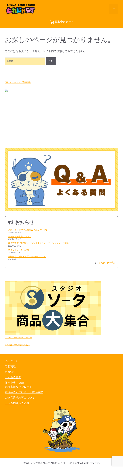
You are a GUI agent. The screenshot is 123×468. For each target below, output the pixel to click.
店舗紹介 (10, 372)
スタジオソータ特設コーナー (21, 250)
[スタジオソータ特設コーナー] (53, 308)
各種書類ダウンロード (18, 386)
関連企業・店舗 (14, 382)
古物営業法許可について (20, 397)
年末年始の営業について (19, 236)
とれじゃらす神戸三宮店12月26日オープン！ (29, 230)
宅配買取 (10, 366)
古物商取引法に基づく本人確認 (24, 392)
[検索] (51, 61)
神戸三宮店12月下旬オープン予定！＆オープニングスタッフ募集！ (39, 243)
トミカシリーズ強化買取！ (17, 344)
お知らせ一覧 (106, 262)
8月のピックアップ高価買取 (18, 82)
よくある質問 (13, 377)
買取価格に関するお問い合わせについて (27, 256)
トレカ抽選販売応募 (17, 403)
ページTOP (11, 361)
